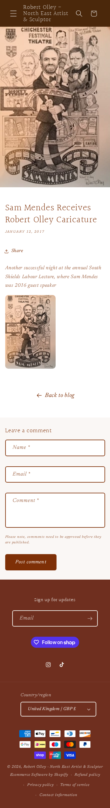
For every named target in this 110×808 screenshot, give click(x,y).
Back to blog (60, 395)
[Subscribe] (89, 618)
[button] (13, 13)
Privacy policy (40, 785)
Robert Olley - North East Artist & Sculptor (63, 767)
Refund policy (87, 775)
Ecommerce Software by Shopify (39, 775)
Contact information (58, 795)
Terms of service (74, 785)
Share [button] (17, 251)
